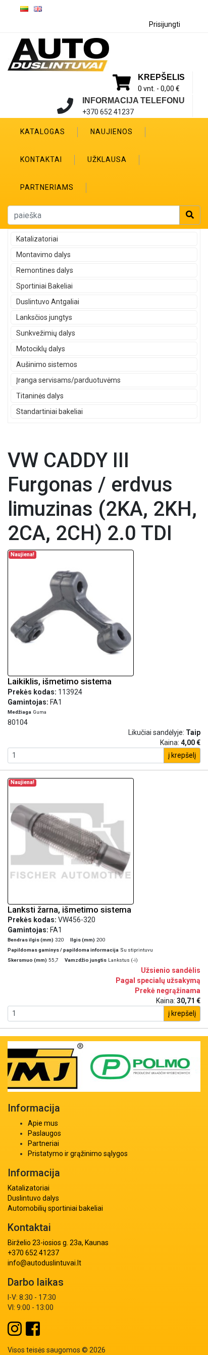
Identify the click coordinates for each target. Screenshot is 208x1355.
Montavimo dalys (43, 255)
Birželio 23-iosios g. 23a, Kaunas (58, 1243)
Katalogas (42, 132)
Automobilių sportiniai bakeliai (55, 1208)
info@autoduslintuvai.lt (44, 1263)
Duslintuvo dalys (33, 1198)
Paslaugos (44, 1133)
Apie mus (43, 1123)
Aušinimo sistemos (46, 364)
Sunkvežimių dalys (45, 333)
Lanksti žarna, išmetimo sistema (69, 910)
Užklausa (107, 159)
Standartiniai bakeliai (49, 411)
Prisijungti (164, 24)
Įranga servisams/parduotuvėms (68, 380)
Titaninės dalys (40, 396)
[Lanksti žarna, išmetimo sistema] (71, 840)
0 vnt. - (159, 89)
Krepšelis (161, 77)
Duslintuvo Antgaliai (47, 302)
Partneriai (43, 1143)
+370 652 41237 (33, 1253)
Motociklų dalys (40, 349)
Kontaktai (41, 159)
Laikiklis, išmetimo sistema (60, 681)
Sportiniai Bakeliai (44, 286)
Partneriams (47, 187)
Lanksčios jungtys (44, 317)
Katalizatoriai (37, 239)
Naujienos (111, 132)
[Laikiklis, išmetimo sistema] (71, 612)
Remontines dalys (44, 270)
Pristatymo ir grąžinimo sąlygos (78, 1153)
